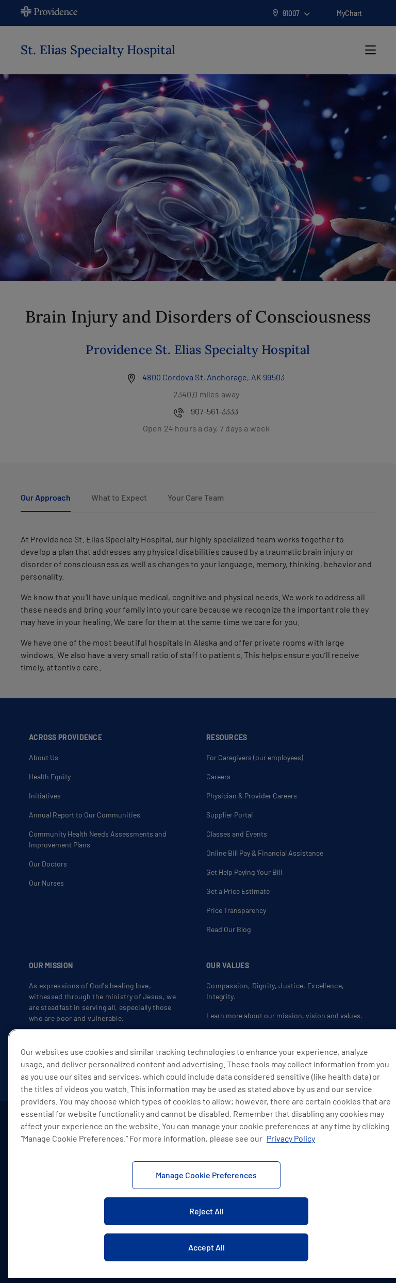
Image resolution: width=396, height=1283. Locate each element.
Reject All (206, 1211)
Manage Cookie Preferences (206, 1175)
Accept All (206, 1247)
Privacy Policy (291, 1138)
